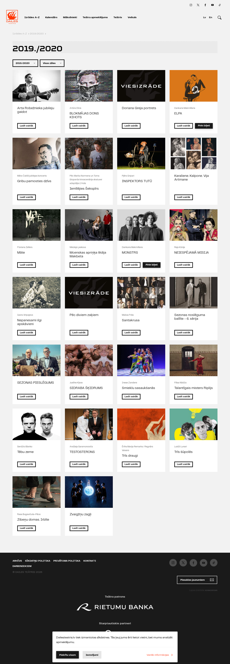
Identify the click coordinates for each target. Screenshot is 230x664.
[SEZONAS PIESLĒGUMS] (37, 360)
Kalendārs (51, 17)
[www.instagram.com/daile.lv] (191, 5)
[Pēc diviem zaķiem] (89, 292)
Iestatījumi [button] (92, 655)
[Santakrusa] (141, 292)
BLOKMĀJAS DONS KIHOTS (84, 115)
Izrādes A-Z (32, 17)
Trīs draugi (130, 455)
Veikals (132, 17)
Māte (21, 252)
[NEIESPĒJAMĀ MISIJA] (194, 225)
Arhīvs (17, 561)
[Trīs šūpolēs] (194, 424)
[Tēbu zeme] (37, 424)
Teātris (117, 17)
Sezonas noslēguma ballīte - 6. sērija (189, 316)
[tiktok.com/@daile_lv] (219, 5)
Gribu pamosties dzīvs (34, 181)
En (210, 17)
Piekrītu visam (67, 655)
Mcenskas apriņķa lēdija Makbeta (88, 254)
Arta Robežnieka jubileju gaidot (35, 110)
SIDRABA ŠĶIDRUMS (86, 388)
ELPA (178, 113)
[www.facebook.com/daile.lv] (205, 5)
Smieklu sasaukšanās (138, 388)
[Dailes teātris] (12, 17)
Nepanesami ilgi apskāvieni (29, 322)
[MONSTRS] (141, 225)
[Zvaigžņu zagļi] (89, 492)
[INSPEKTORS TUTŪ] (141, 153)
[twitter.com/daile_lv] (198, 5)
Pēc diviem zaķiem (84, 315)
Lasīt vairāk (26, 126)
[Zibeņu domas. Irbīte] (37, 492)
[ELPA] (194, 86)
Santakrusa (131, 320)
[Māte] (37, 225)
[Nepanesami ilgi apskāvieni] (37, 292)
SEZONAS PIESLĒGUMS (35, 382)
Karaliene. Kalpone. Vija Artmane (191, 177)
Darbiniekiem (22, 566)
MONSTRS (130, 252)
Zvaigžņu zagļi (80, 514)
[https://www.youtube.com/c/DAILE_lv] (212, 5)
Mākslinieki (70, 17)
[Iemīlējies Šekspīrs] (89, 153)
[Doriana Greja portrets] (141, 86)
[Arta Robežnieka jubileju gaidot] (37, 86)
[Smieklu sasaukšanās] (141, 360)
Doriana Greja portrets (139, 108)
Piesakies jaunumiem (192, 580)
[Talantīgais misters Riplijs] (194, 360)
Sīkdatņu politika (37, 561)
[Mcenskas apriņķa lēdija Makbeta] (89, 225)
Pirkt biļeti (204, 126)
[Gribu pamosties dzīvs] (37, 153)
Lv (204, 17)
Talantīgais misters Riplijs (193, 388)
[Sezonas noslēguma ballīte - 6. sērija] (194, 292)
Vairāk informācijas (158, 655)
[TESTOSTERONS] (89, 424)
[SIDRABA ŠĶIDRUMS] (89, 360)
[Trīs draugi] (141, 424)
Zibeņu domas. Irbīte (33, 519)
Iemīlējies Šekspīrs (84, 188)
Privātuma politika (66, 561)
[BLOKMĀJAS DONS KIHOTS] (89, 86)
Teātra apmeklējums (95, 17)
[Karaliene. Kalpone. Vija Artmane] (194, 153)
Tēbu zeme (25, 452)
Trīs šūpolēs (183, 452)
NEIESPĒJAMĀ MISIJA (191, 252)
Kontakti (89, 561)
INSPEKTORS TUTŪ (137, 181)
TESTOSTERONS (82, 452)
